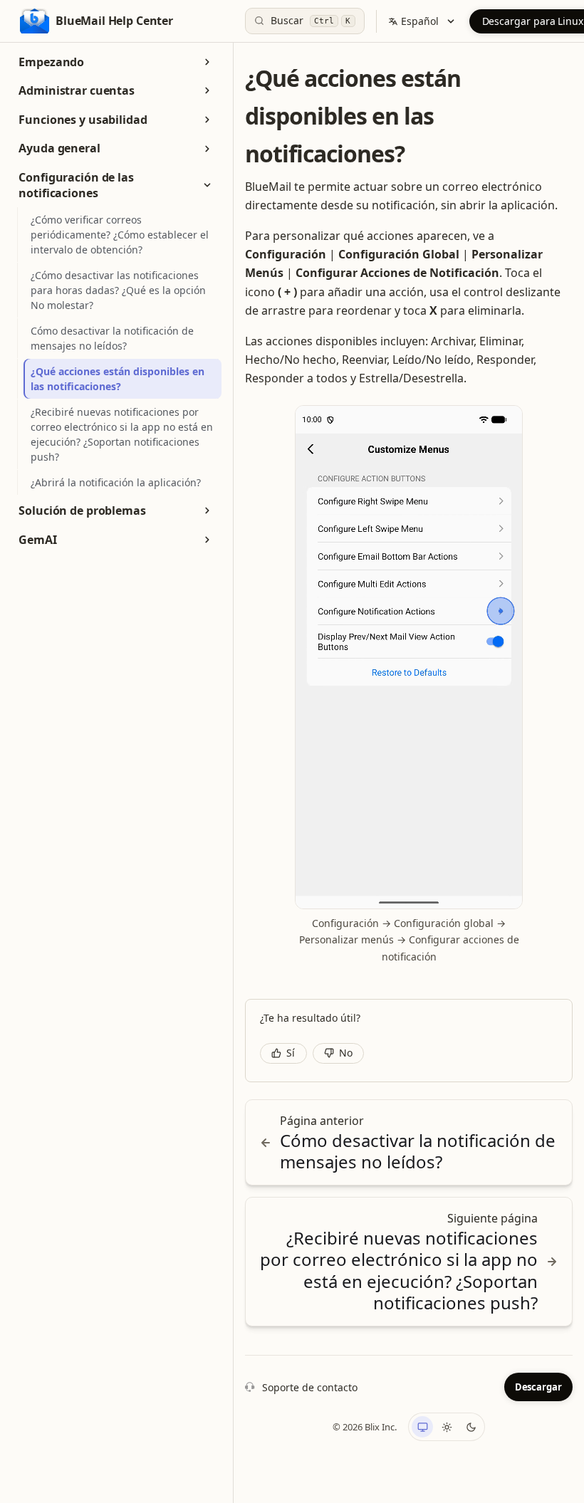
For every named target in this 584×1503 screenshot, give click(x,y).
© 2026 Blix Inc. (365, 1426)
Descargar (538, 1387)
